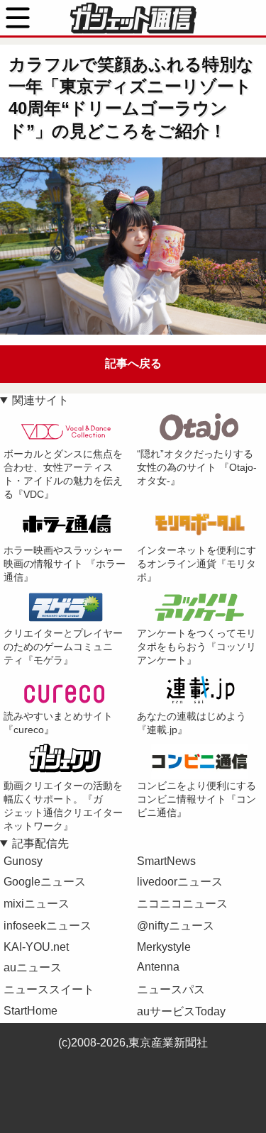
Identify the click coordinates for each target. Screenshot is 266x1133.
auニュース (33, 967)
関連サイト (40, 400)
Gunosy (23, 861)
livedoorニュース (180, 882)
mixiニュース (37, 904)
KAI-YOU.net (36, 947)
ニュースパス (171, 989)
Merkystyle (164, 947)
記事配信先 (40, 843)
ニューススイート (49, 989)
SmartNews (166, 861)
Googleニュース (45, 882)
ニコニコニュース (182, 904)
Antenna (158, 967)
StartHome (30, 1011)
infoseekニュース (48, 926)
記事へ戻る (133, 363)
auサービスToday (181, 1011)
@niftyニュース (175, 926)
